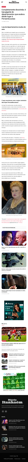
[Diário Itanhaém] (14, 2)
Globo (23, 137)
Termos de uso (17, 458)
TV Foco (20, 222)
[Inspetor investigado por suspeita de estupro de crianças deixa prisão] (5, 361)
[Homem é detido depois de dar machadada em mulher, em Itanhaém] (14, 281)
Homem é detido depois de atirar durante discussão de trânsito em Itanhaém (16, 439)
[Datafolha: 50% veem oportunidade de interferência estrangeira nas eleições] (5, 428)
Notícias (3, 6)
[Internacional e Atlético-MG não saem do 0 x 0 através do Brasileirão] (14, 334)
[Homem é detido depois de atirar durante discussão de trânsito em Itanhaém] (14, 260)
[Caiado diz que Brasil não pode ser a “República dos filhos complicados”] (5, 355)
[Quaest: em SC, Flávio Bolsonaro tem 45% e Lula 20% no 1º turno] (14, 238)
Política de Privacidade (8, 458)
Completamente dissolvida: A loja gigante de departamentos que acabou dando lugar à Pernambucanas (14, 220)
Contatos (23, 458)
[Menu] (2, 2)
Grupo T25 (16, 456)
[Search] (26, 2)
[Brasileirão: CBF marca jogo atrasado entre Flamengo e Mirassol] (5, 367)
